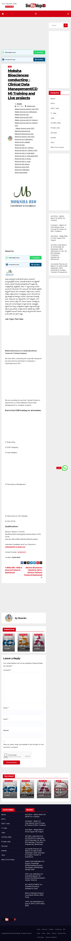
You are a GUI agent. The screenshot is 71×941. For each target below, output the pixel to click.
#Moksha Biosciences (22, 131)
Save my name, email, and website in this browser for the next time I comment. (23, 746)
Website (6, 730)
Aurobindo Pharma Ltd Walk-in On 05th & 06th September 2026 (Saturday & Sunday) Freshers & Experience (59, 268)
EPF (64, 929)
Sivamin (19, 104)
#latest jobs (31, 106)
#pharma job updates (22, 142)
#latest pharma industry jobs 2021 (26, 109)
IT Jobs (53, 113)
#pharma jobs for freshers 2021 (26, 150)
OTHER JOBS (56, 123)
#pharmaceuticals (21, 172)
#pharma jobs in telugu (23, 159)
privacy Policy (62, 933)
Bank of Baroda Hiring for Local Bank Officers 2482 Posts (34, 895)
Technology (40, 937)
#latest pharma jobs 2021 (23, 117)
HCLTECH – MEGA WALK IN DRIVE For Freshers (58, 218)
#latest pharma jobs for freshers (26, 120)
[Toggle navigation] (36, 13)
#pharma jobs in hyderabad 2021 (26, 156)
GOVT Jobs (55, 108)
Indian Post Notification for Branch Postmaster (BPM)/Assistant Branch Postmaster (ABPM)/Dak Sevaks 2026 (34, 865)
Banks (53, 99)
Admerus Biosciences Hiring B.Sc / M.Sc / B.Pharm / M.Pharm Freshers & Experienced (33, 571)
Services (54, 133)
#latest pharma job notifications (26, 112)
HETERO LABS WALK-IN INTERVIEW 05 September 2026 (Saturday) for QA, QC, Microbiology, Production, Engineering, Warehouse (35, 840)
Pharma (54, 933)
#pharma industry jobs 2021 (24, 137)
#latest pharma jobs (22, 115)
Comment (7, 670)
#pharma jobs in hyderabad (24, 153)
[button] (68, 14)
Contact (51, 929)
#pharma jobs (19, 145)
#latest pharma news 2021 (25, 128)
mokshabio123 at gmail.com (15, 547)
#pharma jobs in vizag (22, 161)
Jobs (9, 66)
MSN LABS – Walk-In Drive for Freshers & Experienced (13, 570)
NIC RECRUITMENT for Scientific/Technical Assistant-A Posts (33, 886)
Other (48, 933)
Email (5, 719)
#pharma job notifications (24, 139)
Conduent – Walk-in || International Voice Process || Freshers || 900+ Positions (35, 823)
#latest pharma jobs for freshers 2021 (26, 124)
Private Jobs (8, 634)
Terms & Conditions (51, 937)
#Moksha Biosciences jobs (24, 134)
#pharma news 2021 (22, 167)
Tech (52, 142)
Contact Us (58, 929)
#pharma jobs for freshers (24, 148)
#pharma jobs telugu (22, 164)
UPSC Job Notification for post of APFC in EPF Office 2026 (35, 904)
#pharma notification (22, 170)
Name (6, 708)
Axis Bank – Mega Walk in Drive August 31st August (59, 238)
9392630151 (22, 552)
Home (38, 929)
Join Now (40, 52)
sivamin (53, 137)
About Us (44, 929)
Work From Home (57, 147)
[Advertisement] (23, 36)
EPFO (53, 103)
